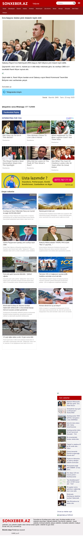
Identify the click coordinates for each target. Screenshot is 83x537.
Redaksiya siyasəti (18, 530)
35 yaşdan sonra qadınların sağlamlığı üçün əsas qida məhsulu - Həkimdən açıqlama (69, 489)
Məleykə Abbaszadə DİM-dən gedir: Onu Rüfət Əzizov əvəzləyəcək (73, 403)
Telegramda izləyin (14, 92)
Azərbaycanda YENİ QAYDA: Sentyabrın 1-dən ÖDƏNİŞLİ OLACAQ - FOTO (73, 417)
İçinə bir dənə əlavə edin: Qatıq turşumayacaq (73, 425)
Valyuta (36, 4)
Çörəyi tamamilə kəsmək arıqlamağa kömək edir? (73, 453)
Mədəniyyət (39, 8)
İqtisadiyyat (11, 8)
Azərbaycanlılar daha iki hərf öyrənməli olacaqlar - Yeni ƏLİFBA (73, 432)
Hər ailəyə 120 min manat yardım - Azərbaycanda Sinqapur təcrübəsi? (73, 474)
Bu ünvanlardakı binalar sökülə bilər (73, 438)
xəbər (13, 67)
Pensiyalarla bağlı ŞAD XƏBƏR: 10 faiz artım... (73, 467)
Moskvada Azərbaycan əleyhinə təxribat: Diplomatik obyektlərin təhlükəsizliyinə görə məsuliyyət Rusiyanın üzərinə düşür (69, 496)
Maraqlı (61, 8)
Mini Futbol (75, 8)
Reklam (5, 12)
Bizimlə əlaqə (7, 530)
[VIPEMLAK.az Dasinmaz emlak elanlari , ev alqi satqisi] (62, 515)
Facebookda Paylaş (11, 112)
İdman (54, 8)
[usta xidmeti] (38, 180)
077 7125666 (30, 107)
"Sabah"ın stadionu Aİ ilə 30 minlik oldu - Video (74, 446)
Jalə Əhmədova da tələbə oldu (73, 502)
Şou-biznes (47, 8)
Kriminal (31, 8)
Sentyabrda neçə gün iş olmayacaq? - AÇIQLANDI (74, 410)
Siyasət (19, 8)
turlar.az (70, 515)
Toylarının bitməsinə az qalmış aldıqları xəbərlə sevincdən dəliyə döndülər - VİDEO (69, 460)
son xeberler (13, 525)
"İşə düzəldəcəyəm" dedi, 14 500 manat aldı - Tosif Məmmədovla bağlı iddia (68, 482)
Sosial (4, 8)
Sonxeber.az (6, 87)
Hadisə (25, 8)
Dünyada (67, 8)
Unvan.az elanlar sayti (64, 511)
